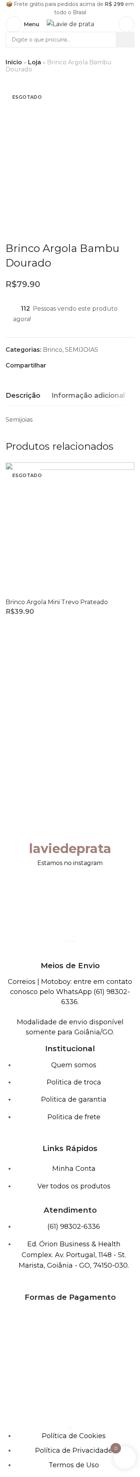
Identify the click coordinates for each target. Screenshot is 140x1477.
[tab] (23, 396)
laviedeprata (70, 848)
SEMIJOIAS (81, 349)
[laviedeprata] (70, 825)
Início (14, 62)
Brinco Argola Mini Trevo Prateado (57, 602)
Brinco (52, 349)
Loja (34, 62)
